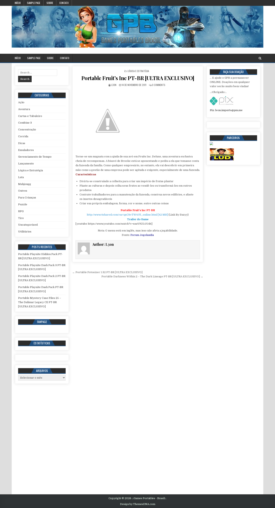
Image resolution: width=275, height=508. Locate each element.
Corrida (23, 136)
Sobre (50, 3)
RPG (21, 211)
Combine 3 (25, 122)
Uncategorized (28, 224)
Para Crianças (27, 197)
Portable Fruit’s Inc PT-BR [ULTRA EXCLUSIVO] (137, 78)
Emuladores (26, 150)
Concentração (27, 129)
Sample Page (33, 3)
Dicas (21, 143)
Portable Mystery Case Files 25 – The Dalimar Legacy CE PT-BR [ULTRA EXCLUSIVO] (39, 302)
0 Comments (158, 85)
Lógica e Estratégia (138, 71)
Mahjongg (24, 184)
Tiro (21, 218)
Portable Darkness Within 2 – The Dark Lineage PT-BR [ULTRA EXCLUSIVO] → (152, 276)
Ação (21, 102)
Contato (64, 3)
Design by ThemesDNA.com (137, 504)
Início (18, 3)
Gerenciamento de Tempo (35, 156)
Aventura (24, 109)
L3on (113, 85)
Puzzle (22, 204)
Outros (22, 190)
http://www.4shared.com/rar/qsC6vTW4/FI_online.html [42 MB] (127, 214)
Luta (21, 177)
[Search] (260, 58)
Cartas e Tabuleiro (30, 116)
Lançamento (26, 163)
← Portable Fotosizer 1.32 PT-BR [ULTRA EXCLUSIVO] (107, 272)
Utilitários (24, 231)
